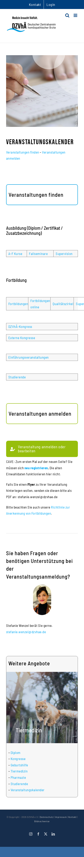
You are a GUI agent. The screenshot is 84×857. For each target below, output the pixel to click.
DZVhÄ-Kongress (20, 326)
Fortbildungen (18, 304)
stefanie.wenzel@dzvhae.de (26, 632)
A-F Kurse (15, 254)
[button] (9, 708)
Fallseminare (38, 254)
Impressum (61, 816)
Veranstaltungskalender (28, 790)
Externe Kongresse (21, 338)
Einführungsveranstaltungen (28, 357)
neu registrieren (36, 468)
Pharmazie (18, 777)
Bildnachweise (42, 821)
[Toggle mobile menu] (76, 15)
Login (50, 4)
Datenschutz (47, 816)
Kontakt (72, 816)
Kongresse (18, 759)
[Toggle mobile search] (67, 15)
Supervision (64, 254)
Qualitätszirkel (63, 304)
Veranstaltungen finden (22, 152)
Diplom (16, 752)
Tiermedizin (19, 771)
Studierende (17, 377)
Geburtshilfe (19, 765)
